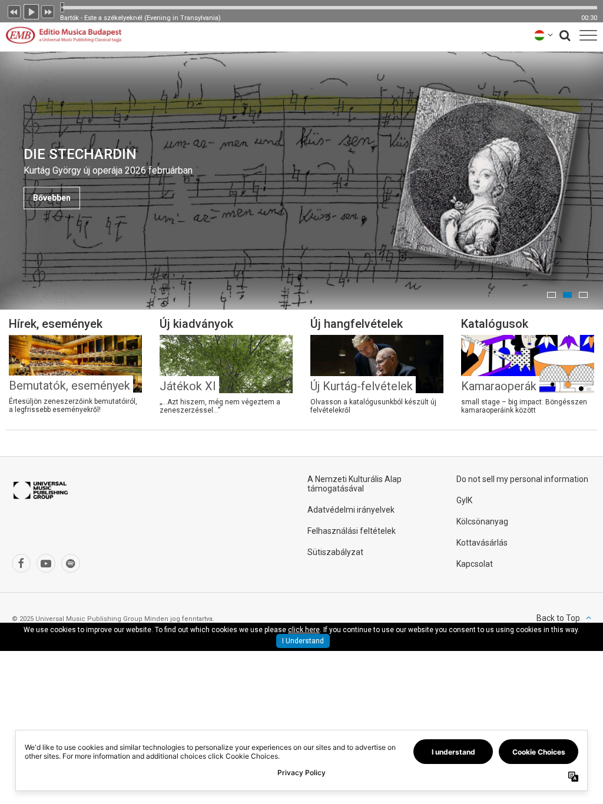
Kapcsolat (474, 564)
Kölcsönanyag (482, 521)
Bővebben (52, 197)
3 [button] (583, 295)
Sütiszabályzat (335, 552)
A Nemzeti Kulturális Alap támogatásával (354, 483)
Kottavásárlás (482, 542)
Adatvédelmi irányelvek (351, 509)
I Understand (303, 641)
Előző (14, 10)
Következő (48, 10)
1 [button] (551, 295)
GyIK (464, 500)
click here (304, 630)
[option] (301, 180)
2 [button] (567, 295)
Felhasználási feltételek (351, 531)
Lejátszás (31, 10)
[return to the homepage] (63, 35)
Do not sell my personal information (522, 479)
